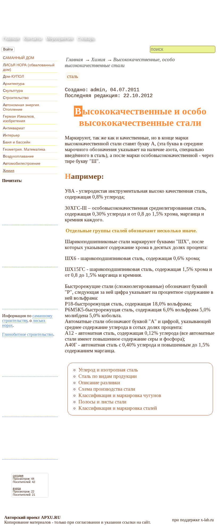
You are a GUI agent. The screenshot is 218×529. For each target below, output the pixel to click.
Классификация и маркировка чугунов (119, 395)
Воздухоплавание (18, 156)
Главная (11, 38)
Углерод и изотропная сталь (108, 370)
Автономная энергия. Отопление (21, 107)
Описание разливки (99, 382)
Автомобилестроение (21, 163)
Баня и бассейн (16, 142)
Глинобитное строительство (27, 334)
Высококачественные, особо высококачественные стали (120, 62)
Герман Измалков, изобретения (19, 118)
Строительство (16, 98)
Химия (8, 170)
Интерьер (11, 135)
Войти (8, 49)
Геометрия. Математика (24, 149)
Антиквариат (14, 128)
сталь (72, 76)
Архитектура (13, 83)
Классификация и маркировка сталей (117, 408)
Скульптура (13, 90)
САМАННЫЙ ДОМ (18, 58)
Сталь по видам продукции (107, 376)
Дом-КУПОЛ (13, 76)
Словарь (85, 38)
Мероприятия (59, 38)
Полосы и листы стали (102, 401)
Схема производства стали (106, 389)
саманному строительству (27, 318)
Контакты (32, 38)
